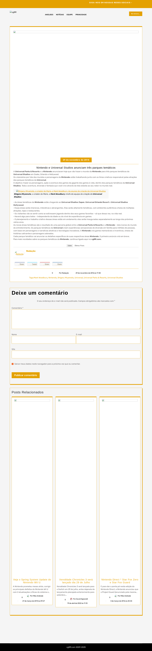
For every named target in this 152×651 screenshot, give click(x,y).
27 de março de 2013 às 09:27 (33, 601)
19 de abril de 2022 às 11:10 (77, 603)
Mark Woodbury (41, 278)
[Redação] (19, 253)
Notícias (60, 15)
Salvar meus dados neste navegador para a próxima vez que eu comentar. (47, 364)
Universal (79, 278)
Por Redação (64, 273)
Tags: (31, 278)
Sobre (70, 245)
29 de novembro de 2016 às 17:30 (88, 273)
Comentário (17, 308)
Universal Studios (115, 278)
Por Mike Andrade (36, 596)
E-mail (79, 334)
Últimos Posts (79, 245)
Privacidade (81, 15)
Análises (49, 15)
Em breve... (135, 14)
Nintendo (52, 278)
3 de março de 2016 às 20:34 (121, 601)
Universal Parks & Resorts (95, 278)
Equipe (70, 15)
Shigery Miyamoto (66, 278)
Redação (31, 251)
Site (13, 349)
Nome (14, 334)
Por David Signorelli (80, 599)
